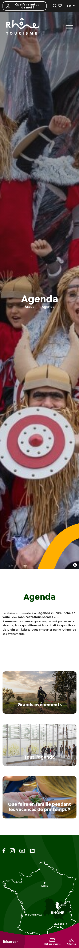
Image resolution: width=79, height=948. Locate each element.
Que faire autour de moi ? (27, 6)
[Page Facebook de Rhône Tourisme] (4, 851)
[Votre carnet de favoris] (60, 6)
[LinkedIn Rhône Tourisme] (32, 851)
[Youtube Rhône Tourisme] (22, 851)
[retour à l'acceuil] (22, 27)
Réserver (10, 941)
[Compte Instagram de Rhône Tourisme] (12, 851)
